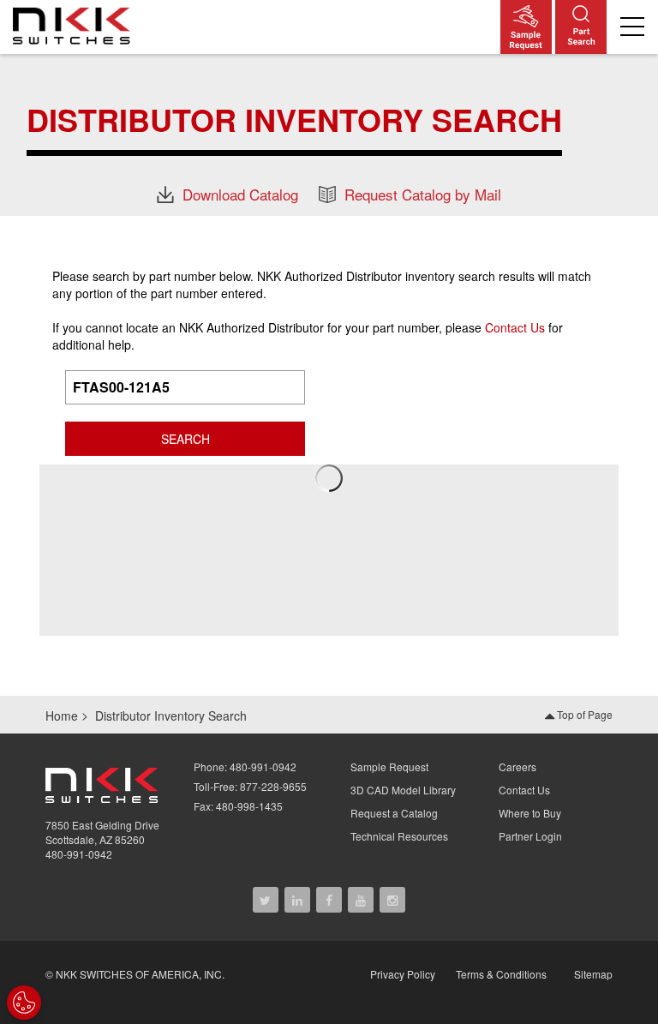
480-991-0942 (78, 854)
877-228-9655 (273, 786)
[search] (581, 27)
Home (61, 715)
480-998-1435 (249, 806)
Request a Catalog (394, 812)
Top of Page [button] (583, 714)
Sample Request (389, 766)
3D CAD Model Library (403, 789)
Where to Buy (530, 812)
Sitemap (593, 974)
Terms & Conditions (501, 974)
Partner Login (530, 836)
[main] (329, 133)
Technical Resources (399, 836)
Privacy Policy (402, 974)
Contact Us (515, 327)
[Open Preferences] (24, 1002)
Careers (517, 766)
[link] (76, 24)
